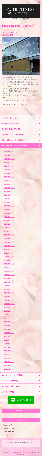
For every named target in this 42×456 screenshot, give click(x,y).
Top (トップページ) (9, 118)
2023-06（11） (9, 289)
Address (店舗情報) (10, 381)
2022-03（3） (9, 344)
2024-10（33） (9, 231)
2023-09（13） (9, 278)
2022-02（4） (9, 347)
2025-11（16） (9, 184)
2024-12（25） (9, 224)
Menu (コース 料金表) (10, 123)
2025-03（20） (9, 213)
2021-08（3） (9, 369)
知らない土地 (7, 35)
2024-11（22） (9, 228)
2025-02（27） (9, 217)
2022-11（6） (9, 315)
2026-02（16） (9, 173)
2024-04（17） (9, 253)
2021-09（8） (9, 365)
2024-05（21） (9, 249)
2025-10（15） (9, 188)
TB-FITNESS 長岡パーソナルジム (20, 452)
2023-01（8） (9, 307)
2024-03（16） (9, 257)
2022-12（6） (9, 311)
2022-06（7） (9, 333)
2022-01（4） (9, 351)
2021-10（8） (9, 362)
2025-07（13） (9, 199)
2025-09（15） (9, 191)
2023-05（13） (9, 293)
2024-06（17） (9, 246)
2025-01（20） (9, 220)
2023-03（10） (9, 300)
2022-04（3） (9, 340)
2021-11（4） (9, 358)
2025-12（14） (9, 180)
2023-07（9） (9, 286)
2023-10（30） (9, 275)
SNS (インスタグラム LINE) (13, 134)
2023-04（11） (9, 296)
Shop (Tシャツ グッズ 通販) (13, 140)
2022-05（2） (9, 336)
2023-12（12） (9, 267)
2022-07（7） (9, 329)
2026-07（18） (9, 155)
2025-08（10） (9, 195)
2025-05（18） (9, 206)
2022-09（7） (9, 322)
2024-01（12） (9, 264)
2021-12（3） (9, 354)
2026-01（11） (9, 177)
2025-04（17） (9, 209)
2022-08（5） (9, 325)
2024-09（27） (9, 235)
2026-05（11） (9, 162)
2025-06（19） (9, 202)
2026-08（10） (9, 151)
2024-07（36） (9, 242)
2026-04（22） (9, 166)
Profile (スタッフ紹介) (11, 129)
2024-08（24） (9, 238)
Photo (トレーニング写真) (12, 375)
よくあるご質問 (8, 392)
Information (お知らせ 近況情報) (15, 145)
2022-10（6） (9, 318)
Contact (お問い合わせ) (11, 386)
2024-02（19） (9, 260)
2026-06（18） (9, 159)
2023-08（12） (9, 282)
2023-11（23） (9, 271)
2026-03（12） (9, 170)
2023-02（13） (9, 304)
